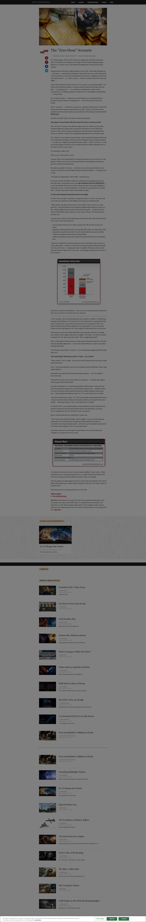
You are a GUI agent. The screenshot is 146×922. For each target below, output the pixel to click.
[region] (73, 919)
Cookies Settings (100, 918)
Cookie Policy (38, 920)
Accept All (123, 918)
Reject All (112, 918)
